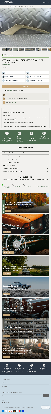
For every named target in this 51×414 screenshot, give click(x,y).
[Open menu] (2, 2)
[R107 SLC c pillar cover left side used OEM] (25, 27)
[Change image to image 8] (44, 49)
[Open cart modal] (48, 2)
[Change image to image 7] (38, 49)
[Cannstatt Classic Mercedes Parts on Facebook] (2, 403)
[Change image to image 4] (21, 49)
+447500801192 (29, 186)
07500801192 (7, 187)
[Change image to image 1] (4, 49)
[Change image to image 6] (32, 49)
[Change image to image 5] (27, 49)
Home (3, 6)
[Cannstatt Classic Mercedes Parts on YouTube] (8, 403)
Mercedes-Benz (6, 64)
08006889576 (18, 186)
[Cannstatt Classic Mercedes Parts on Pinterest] (4, 403)
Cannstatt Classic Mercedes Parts (16, 407)
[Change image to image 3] (15, 49)
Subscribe (46, 396)
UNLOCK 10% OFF (3, 208)
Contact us (14, 102)
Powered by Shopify (29, 407)
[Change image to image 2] (9, 49)
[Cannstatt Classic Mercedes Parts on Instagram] (6, 403)
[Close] (3, 201)
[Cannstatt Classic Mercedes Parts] (8, 2)
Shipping (10, 90)
